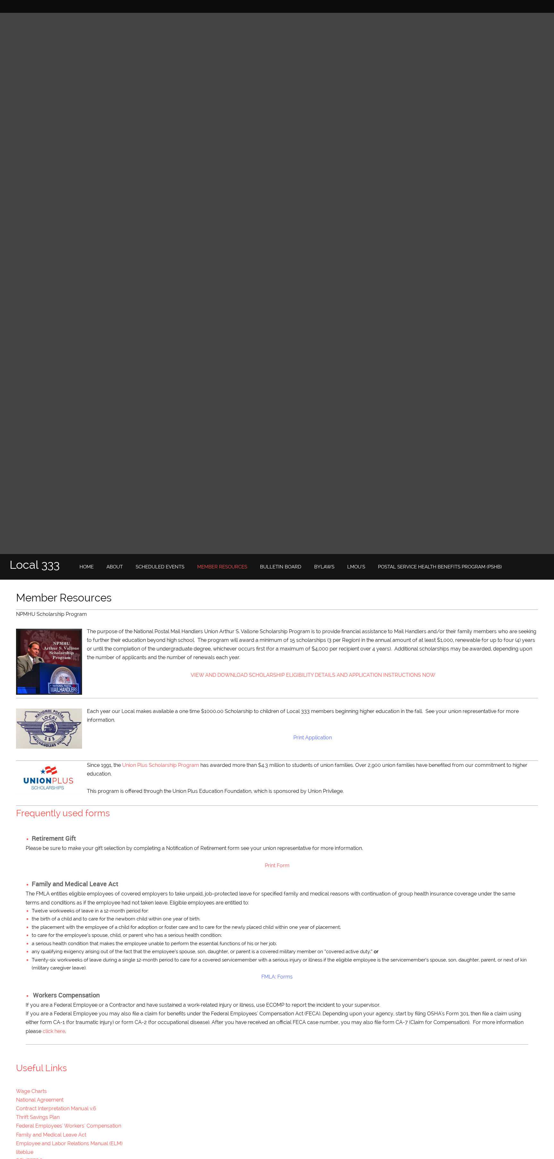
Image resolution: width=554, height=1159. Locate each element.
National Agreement (39, 1100)
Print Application (312, 738)
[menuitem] (86, 567)
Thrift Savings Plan (38, 1117)
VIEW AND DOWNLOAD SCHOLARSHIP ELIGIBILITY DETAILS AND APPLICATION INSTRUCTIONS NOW (313, 675)
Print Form (277, 865)
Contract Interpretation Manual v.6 (56, 1108)
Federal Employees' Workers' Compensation (68, 1126)
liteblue (24, 1152)
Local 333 (35, 564)
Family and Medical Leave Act (51, 1135)
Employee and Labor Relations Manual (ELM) (69, 1143)
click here (54, 1031)
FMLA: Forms (277, 977)
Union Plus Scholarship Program (160, 765)
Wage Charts (31, 1091)
